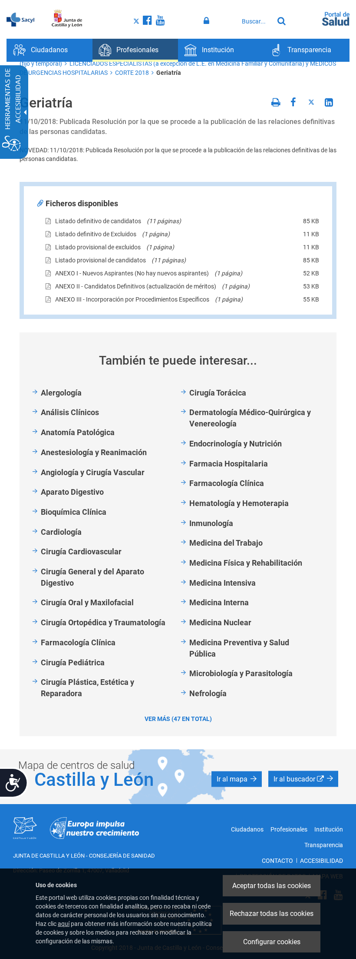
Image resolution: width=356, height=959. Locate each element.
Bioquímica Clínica (73, 511)
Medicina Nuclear (220, 622)
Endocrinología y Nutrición (235, 443)
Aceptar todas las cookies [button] (271, 886)
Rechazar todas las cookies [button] (271, 913)
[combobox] (255, 21)
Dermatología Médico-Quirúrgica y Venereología (250, 418)
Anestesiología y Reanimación (94, 452)
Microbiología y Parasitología (241, 673)
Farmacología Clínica (78, 642)
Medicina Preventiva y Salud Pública (239, 648)
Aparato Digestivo (72, 491)
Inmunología (211, 523)
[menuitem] (49, 50)
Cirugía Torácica (217, 392)
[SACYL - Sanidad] (20, 18)
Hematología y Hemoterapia (239, 503)
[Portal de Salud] (335, 17)
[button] (236, 779)
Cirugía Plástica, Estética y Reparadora (87, 687)
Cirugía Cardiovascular (81, 551)
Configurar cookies (271, 942)
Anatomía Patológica (78, 432)
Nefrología (208, 693)
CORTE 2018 (132, 72)
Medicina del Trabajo (226, 542)
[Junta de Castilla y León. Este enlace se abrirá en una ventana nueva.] (67, 18)
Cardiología (61, 532)
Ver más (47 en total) (178, 718)
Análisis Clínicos (70, 412)
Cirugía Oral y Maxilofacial (87, 602)
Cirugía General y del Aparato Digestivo (92, 577)
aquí (63, 923)
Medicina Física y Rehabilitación (245, 562)
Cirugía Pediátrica (73, 662)
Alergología (61, 392)
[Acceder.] (208, 21)
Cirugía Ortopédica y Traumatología (103, 622)
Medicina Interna (219, 602)
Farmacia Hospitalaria (228, 463)
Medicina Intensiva (222, 582)
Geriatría (168, 72)
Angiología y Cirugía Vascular (93, 472)
